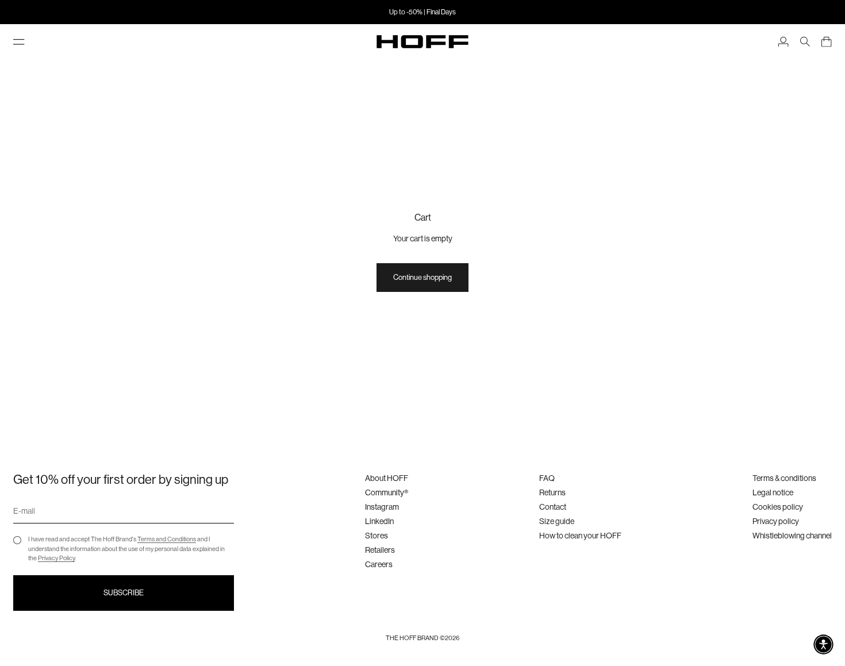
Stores (376, 535)
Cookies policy (777, 506)
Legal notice (772, 492)
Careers (379, 564)
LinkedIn (379, 521)
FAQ (547, 478)
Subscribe (123, 592)
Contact (552, 506)
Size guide (556, 521)
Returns (552, 492)
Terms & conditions (784, 478)
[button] (823, 644)
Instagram (382, 506)
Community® (386, 492)
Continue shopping (422, 277)
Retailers (380, 550)
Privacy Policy (56, 558)
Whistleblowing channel (792, 535)
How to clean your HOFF (580, 535)
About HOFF (386, 478)
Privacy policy (775, 521)
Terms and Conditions (166, 539)
